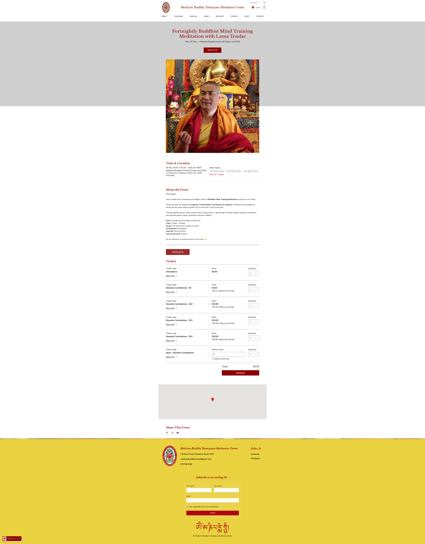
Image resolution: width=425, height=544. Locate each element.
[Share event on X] (172, 433)
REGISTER (212, 50)
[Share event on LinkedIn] (178, 433)
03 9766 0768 (186, 464)
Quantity (252, 268)
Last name (218, 486)
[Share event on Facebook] (167, 433)
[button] (264, 7)
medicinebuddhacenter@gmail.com (196, 459)
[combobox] (253, 273)
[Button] (12, 539)
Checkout (240, 373)
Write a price (218, 349)
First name (190, 486)
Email (188, 496)
